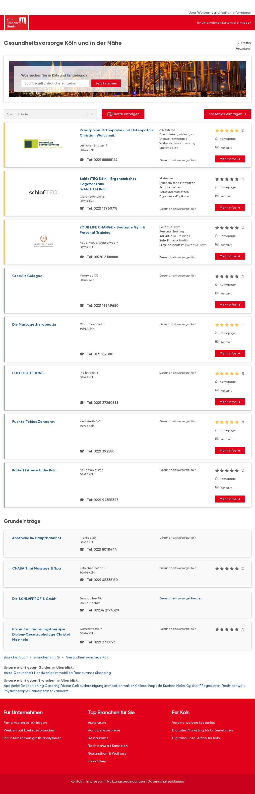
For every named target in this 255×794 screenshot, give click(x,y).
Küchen (169, 686)
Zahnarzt (61, 691)
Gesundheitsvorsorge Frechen (180, 598)
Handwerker (44, 673)
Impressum (95, 781)
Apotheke (12, 686)
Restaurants (84, 673)
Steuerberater (41, 691)
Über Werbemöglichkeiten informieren (220, 12)
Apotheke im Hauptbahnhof (36, 538)
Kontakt (226, 147)
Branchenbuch (16, 657)
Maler (180, 686)
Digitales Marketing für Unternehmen (202, 730)
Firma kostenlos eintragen (25, 722)
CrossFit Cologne (27, 276)
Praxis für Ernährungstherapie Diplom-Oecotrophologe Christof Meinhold (41, 634)
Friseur (66, 686)
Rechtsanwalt (233, 686)
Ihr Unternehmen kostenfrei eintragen (224, 22)
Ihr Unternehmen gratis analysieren (33, 738)
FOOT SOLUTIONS (28, 373)
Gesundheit (23, 673)
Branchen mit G (47, 657)
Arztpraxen (97, 722)
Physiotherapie (16, 691)
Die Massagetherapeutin (34, 324)
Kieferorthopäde (148, 686)
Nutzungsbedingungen (126, 781)
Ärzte (8, 673)
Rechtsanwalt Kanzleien (108, 746)
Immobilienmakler (119, 686)
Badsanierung (32, 686)
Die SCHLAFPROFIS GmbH (34, 599)
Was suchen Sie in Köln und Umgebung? (54, 75)
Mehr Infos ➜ (230, 159)
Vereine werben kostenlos (193, 722)
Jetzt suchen (106, 83)
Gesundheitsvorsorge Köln (87, 657)
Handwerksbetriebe (104, 730)
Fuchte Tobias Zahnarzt (33, 422)
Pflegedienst (210, 686)
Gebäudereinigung (87, 686)
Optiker (192, 686)
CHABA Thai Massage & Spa (36, 568)
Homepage (228, 139)
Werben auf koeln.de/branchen (29, 730)
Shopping (103, 673)
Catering (52, 686)
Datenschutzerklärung (166, 781)
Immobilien (64, 673)
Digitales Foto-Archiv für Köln (196, 738)
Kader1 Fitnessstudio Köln (34, 470)
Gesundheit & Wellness (107, 753)
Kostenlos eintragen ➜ (227, 114)
